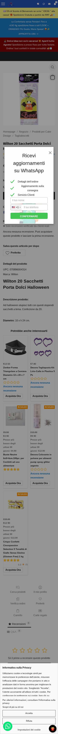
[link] (29, 729)
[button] (29, 713)
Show (52, 728)
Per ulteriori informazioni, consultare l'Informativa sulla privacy (28, 701)
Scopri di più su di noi (12, 707)
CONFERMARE (29, 216)
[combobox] (16, 207)
